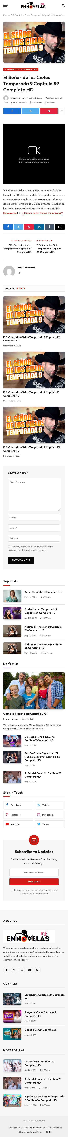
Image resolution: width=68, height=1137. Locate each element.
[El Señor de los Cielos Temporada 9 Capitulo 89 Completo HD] (34, 42)
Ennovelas (10, 213)
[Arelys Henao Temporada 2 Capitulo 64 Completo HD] (12, 613)
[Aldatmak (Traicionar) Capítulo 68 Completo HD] (12, 648)
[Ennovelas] (34, 5)
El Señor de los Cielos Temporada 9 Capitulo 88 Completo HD (18, 249)
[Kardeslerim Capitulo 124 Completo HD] (12, 1065)
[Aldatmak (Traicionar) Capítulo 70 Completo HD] (12, 631)
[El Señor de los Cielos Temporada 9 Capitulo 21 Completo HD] (34, 370)
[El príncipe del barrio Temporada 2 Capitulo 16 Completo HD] (12, 1100)
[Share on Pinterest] (49, 111)
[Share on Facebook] (12, 111)
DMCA (49, 1132)
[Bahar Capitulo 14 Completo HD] (12, 596)
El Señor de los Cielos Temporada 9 (21, 69)
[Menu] (5, 5)
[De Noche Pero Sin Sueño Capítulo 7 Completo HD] (12, 741)
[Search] (63, 5)
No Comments (20, 102)
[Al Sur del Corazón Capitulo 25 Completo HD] (12, 1083)
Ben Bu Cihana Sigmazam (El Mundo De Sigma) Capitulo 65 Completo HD (42, 757)
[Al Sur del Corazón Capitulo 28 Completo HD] (12, 777)
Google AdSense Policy (30, 1132)
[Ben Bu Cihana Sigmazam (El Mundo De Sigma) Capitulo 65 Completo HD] (12, 757)
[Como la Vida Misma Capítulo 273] (34, 690)
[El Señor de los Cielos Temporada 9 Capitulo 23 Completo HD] (34, 425)
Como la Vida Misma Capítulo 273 (25, 713)
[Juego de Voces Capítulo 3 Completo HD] (12, 1016)
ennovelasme (19, 98)
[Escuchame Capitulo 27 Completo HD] (12, 999)
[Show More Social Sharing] (61, 111)
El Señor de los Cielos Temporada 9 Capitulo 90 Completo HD (48, 249)
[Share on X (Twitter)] (30, 111)
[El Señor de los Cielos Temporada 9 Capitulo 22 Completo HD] (34, 314)
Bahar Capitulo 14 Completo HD (43, 592)
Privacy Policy (30, 893)
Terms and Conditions (34, 1127)
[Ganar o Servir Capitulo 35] (12, 1034)
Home (6, 15)
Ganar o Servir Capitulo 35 (40, 1029)
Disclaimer (14, 1127)
